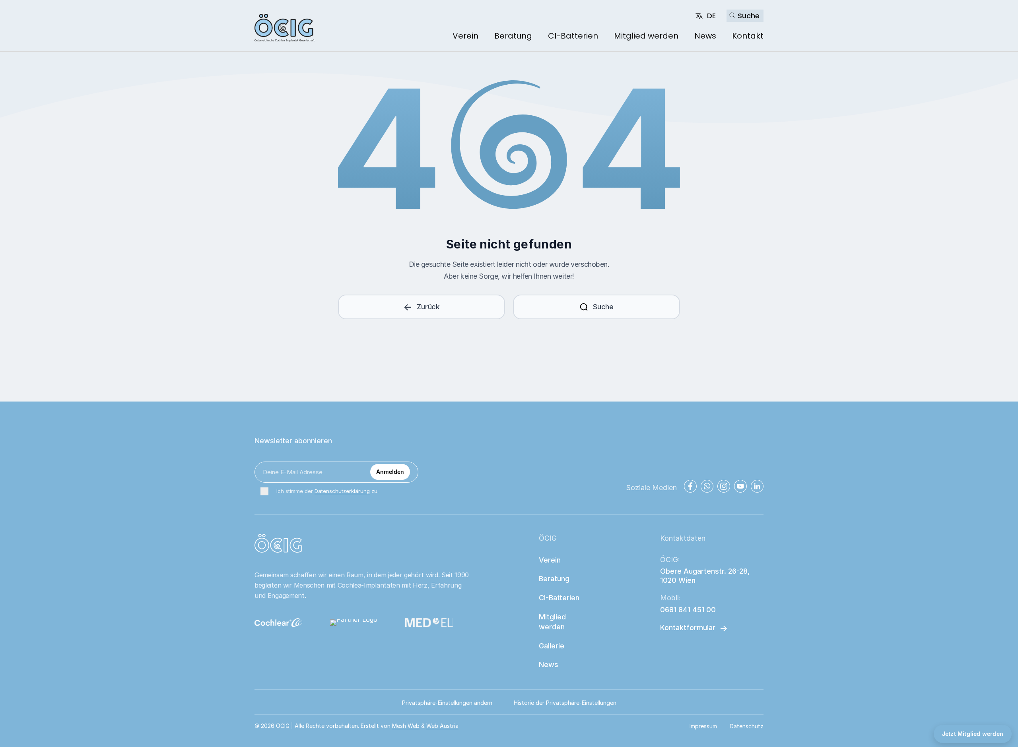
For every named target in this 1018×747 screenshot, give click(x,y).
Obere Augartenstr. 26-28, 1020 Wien (706, 575)
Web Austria (442, 725)
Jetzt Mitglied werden (972, 733)
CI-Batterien (573, 36)
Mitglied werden (646, 36)
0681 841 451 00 (688, 609)
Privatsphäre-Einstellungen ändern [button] (447, 702)
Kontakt (748, 36)
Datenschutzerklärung (342, 491)
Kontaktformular (687, 627)
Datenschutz (747, 726)
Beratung (513, 36)
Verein (465, 36)
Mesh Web (406, 725)
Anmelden (390, 471)
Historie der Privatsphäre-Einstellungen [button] (565, 702)
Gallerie (551, 646)
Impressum (703, 726)
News (705, 36)
